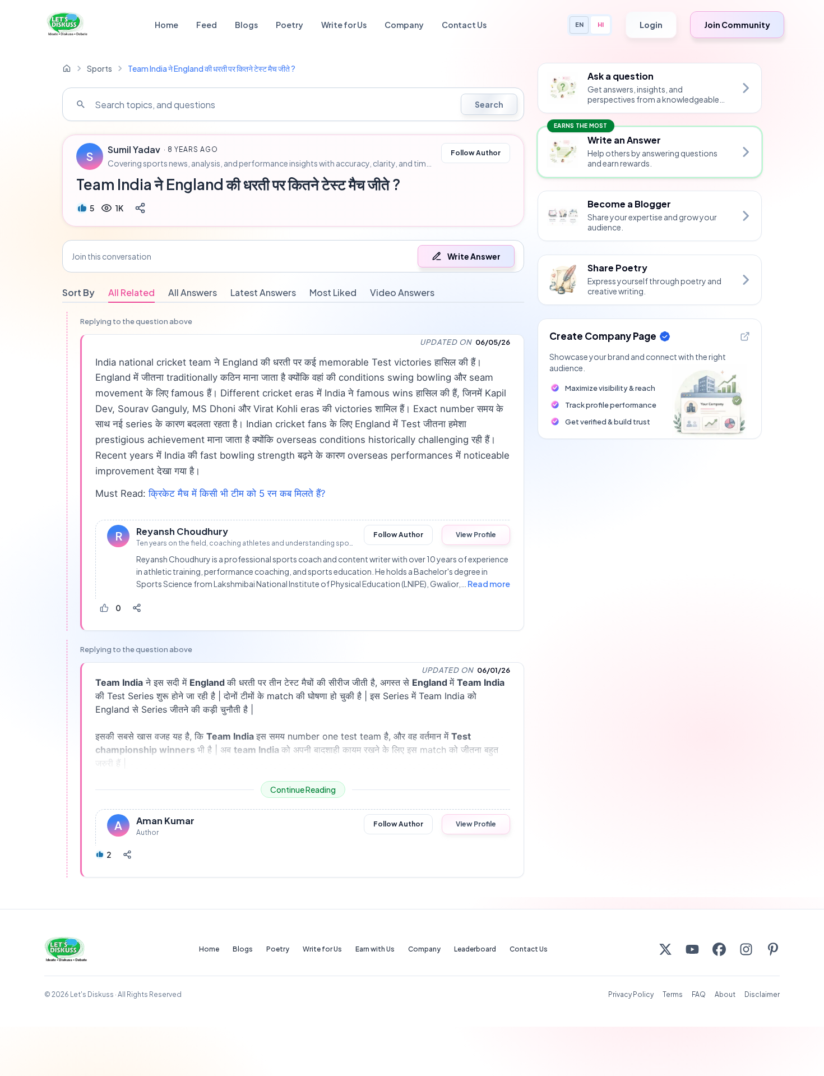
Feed (206, 25)
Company (404, 25)
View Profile (476, 534)
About (725, 994)
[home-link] (66, 68)
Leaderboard (475, 949)
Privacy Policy (631, 994)
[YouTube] (692, 949)
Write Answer (474, 256)
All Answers (192, 292)
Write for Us (344, 25)
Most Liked (333, 292)
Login (651, 25)
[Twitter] (665, 949)
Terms (673, 994)
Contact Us (464, 25)
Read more (488, 584)
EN (579, 24)
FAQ (699, 994)
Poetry (289, 25)
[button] (293, 256)
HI (601, 24)
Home (166, 25)
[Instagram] (746, 949)
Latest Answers (263, 292)
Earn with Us (375, 949)
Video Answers (402, 292)
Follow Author (476, 153)
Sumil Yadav (134, 149)
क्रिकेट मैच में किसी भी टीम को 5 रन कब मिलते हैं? (237, 493)
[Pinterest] (773, 949)
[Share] (140, 208)
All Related (131, 292)
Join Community (737, 25)
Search (489, 104)
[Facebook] (719, 949)
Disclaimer (762, 994)
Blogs (246, 25)
